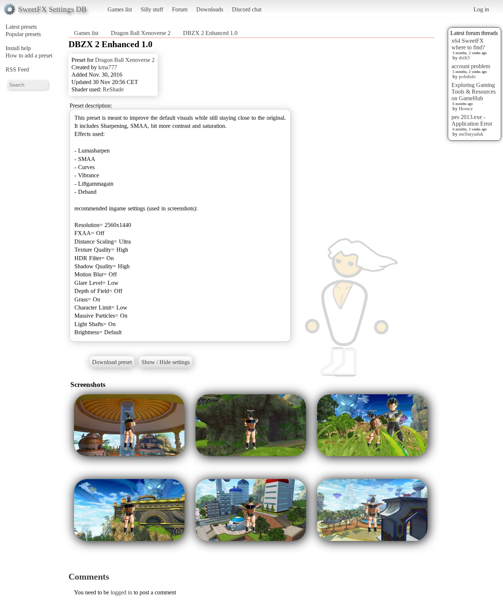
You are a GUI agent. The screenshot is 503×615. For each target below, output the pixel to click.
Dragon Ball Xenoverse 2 (140, 33)
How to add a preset (29, 55)
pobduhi (467, 76)
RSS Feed (17, 69)
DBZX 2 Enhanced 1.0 (210, 33)
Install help (18, 48)
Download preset (112, 362)
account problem (470, 66)
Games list (120, 9)
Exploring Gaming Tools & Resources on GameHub (473, 91)
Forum (179, 9)
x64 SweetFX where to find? (468, 44)
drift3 (464, 57)
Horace (466, 108)
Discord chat (246, 9)
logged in (121, 592)
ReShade (113, 89)
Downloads (209, 9)
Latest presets (21, 27)
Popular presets (23, 34)
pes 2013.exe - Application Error (471, 120)
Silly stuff (152, 9)
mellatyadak (471, 134)
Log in (481, 9)
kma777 (107, 67)
